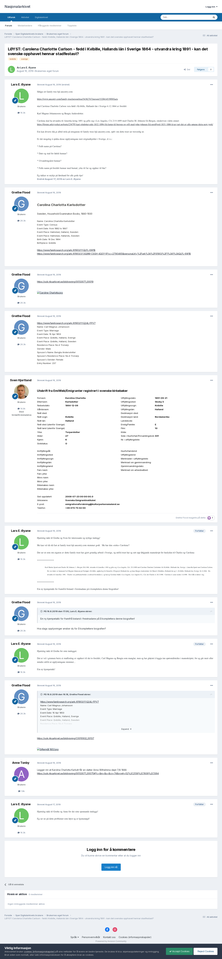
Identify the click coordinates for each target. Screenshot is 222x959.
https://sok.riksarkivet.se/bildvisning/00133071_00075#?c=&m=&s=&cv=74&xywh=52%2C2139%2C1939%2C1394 (98, 773)
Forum (8, 25)
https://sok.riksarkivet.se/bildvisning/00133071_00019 (65, 281)
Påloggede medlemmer (49, 25)
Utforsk (11, 17)
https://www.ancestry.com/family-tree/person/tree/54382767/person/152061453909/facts (77, 98)
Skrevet (49, 84)
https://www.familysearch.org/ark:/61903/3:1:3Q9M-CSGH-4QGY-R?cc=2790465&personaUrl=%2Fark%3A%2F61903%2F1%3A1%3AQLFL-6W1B (114, 253)
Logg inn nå (111, 867)
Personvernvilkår (91, 937)
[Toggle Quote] (41, 611)
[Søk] (213, 17)
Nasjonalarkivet (17, 6)
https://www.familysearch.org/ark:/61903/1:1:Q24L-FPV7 (66, 323)
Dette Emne (200, 17)
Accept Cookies (180, 951)
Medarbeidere (25, 25)
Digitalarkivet (41, 17)
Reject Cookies (205, 951)
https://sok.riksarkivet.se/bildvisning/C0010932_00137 (65, 738)
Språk (74, 937)
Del (188, 69)
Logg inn (211, 6)
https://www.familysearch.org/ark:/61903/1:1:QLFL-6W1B (66, 250)
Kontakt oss (109, 937)
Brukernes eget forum (47, 71)
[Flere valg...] (211, 85)
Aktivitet (25, 17)
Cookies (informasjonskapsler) (135, 937)
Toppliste (72, 25)
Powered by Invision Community (111, 941)
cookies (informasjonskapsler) (39, 951)
